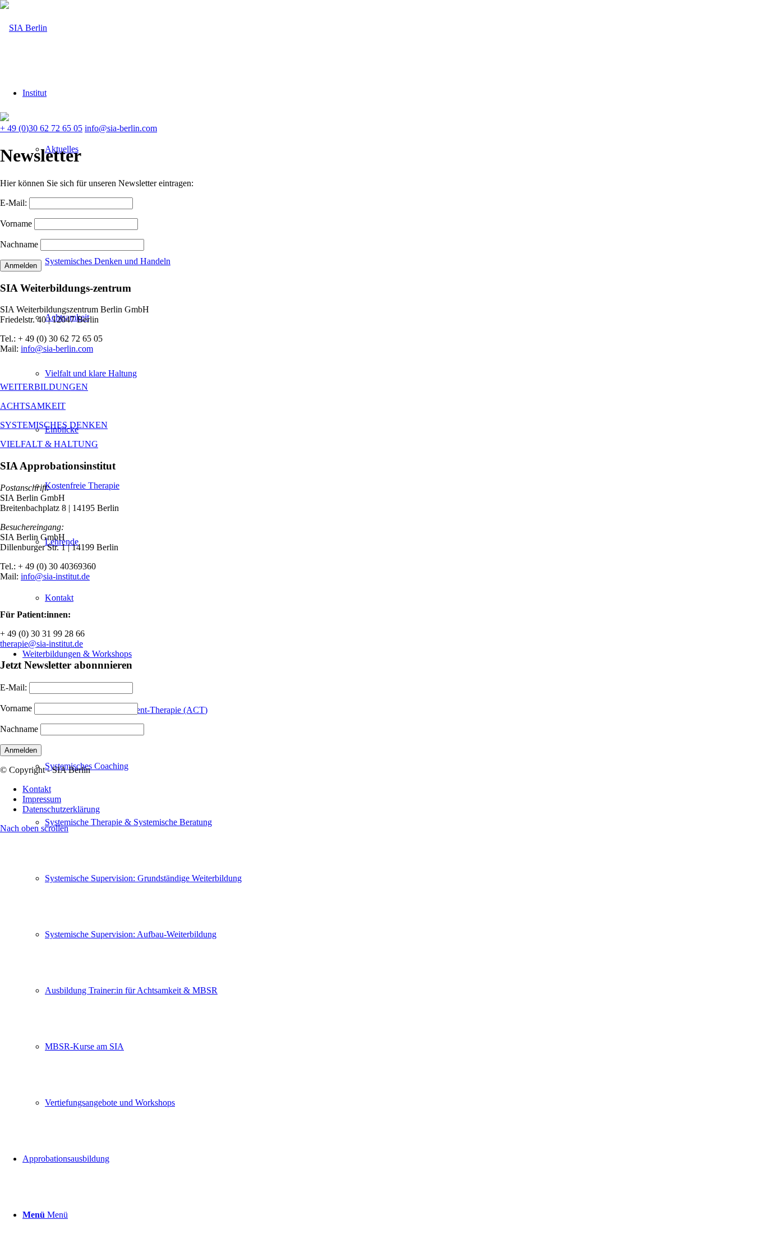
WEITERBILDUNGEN (44, 387)
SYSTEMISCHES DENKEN (54, 425)
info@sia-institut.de (55, 576)
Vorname (16, 223)
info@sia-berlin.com (121, 128)
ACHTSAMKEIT (33, 406)
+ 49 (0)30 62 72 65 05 (41, 128)
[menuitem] (394, 878)
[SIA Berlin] (23, 28)
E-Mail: (14, 203)
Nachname (19, 244)
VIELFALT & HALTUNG (49, 444)
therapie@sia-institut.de (41, 643)
